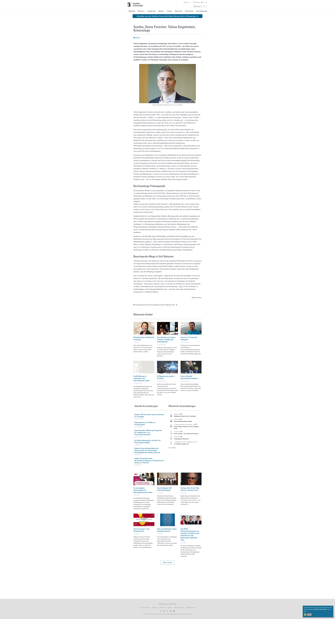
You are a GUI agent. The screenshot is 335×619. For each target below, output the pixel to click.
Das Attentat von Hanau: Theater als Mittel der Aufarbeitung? (166, 339)
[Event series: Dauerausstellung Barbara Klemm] (181, 419)
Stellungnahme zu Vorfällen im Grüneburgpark (144, 423)
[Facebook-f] (167, 611)
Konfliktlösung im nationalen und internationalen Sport (141, 378)
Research (141, 11)
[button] (167, 562)
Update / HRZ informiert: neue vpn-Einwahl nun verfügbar (149, 415)
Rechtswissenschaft (157, 305)
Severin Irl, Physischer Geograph (189, 338)
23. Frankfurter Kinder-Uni (181, 444)
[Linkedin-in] (164, 611)
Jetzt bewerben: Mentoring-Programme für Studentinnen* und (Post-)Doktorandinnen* (148, 432)
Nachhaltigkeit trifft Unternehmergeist (164, 489)
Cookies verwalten (187, 614)
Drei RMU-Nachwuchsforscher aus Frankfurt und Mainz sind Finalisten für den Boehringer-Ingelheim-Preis (190, 534)
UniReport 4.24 (170, 305)
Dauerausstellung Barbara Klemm (183, 421)
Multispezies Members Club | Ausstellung (185, 416)
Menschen (178, 11)
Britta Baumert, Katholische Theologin (143, 338)
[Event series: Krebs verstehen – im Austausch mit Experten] (181, 431)
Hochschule (189, 11)
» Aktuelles (131, 11)
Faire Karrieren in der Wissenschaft (141, 530)
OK (305, 614)
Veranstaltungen (201, 11)
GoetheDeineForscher (142, 305)
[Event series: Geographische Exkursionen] (181, 436)
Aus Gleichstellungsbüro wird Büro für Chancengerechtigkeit (147, 441)
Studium (161, 11)
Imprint (169, 614)
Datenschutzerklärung (177, 614)
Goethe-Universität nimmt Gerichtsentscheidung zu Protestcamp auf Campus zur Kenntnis (149, 460)
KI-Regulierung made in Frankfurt (166, 377)
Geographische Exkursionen (181, 439)
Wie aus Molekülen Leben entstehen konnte (167, 530)
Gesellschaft (151, 11)
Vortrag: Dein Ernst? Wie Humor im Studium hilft (190, 489)
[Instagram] (161, 611)
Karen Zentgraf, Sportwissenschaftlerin (189, 377)
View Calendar (172, 447)
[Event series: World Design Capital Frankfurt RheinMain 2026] (196, 424)
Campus (169, 11)
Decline (309, 614)
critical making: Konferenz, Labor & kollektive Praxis (186, 427)
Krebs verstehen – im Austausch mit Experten (186, 433)
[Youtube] (171, 611)
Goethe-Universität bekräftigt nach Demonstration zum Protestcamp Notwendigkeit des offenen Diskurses (147, 450)
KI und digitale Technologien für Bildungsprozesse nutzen (142, 490)
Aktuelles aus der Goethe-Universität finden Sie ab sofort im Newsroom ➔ (167, 16)
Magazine (186, 2)
